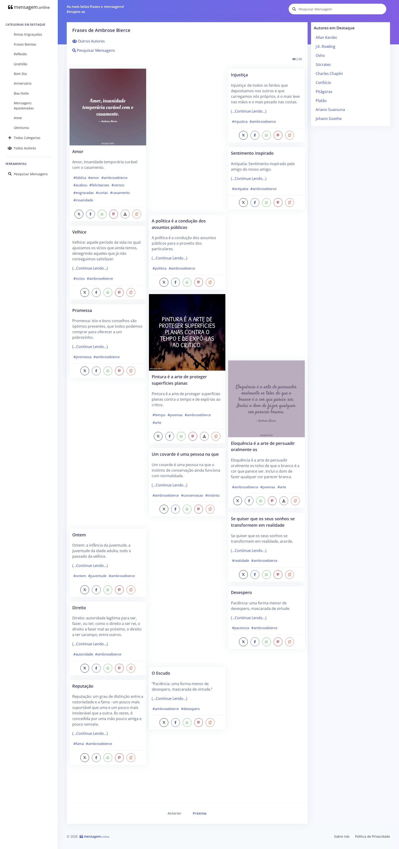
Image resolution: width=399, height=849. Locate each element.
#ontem (79, 575)
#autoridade (83, 654)
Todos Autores (25, 148)
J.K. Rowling (325, 46)
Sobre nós (342, 836)
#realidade (240, 560)
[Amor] (108, 106)
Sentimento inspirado (252, 153)
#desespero (190, 708)
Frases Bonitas (25, 44)
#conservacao (192, 495)
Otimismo (21, 128)
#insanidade (83, 200)
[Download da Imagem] (125, 214)
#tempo (159, 414)
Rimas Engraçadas (28, 34)
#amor (93, 177)
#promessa (82, 356)
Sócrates (323, 64)
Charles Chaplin (329, 73)
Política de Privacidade (372, 836)
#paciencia (240, 627)
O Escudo (161, 673)
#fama (78, 743)
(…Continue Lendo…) (90, 268)
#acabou (80, 185)
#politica (159, 268)
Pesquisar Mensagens (31, 174)
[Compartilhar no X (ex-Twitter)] (79, 214)
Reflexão (20, 54)
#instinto (212, 495)
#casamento (120, 192)
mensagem (31, 7)
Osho (320, 55)
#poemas (175, 414)
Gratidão (20, 64)
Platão (321, 100)
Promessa (82, 310)
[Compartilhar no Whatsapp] (102, 214)
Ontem (79, 535)
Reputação (82, 686)
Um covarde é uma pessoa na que (185, 454)
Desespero (241, 592)
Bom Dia (20, 73)
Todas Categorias (27, 137)
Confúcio (323, 82)
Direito (79, 607)
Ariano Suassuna (330, 109)
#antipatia (240, 188)
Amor (18, 118)
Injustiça (239, 74)
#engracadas (83, 192)
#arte (157, 422)
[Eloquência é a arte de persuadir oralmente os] (266, 398)
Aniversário (22, 83)
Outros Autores (91, 41)
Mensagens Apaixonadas (24, 105)
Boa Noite (21, 93)
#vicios (79, 278)
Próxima (199, 813)
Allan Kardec (326, 37)
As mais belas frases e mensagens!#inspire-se (95, 9)
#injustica (240, 121)
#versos (118, 185)
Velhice (79, 232)
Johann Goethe (329, 118)
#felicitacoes (99, 185)
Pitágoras (324, 91)
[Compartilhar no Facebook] (90, 214)
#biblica (79, 177)
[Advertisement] (107, 455)
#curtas (102, 192)
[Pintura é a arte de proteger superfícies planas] (187, 332)
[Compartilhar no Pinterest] (113, 214)
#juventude (97, 575)
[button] (136, 214)
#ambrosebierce (114, 177)
